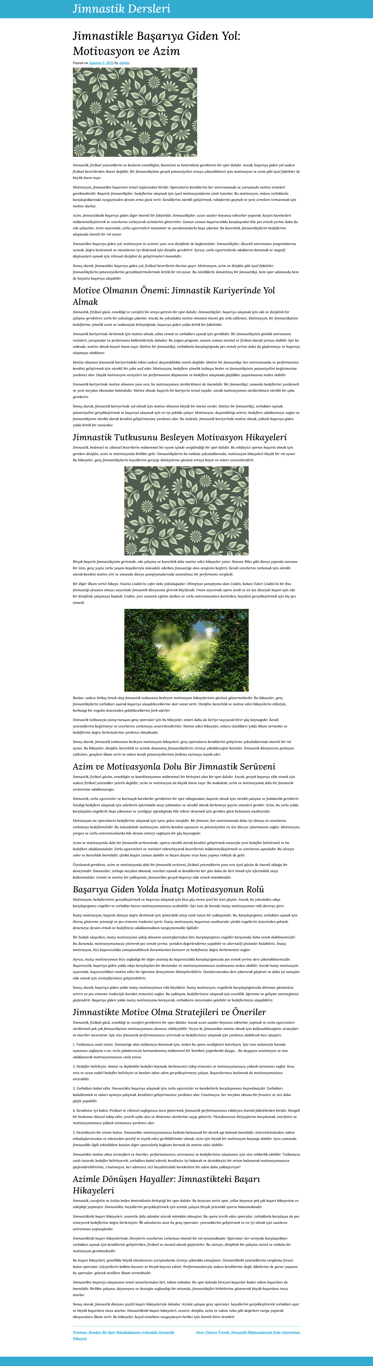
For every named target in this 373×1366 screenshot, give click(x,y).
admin (124, 63)
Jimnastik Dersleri (122, 8)
